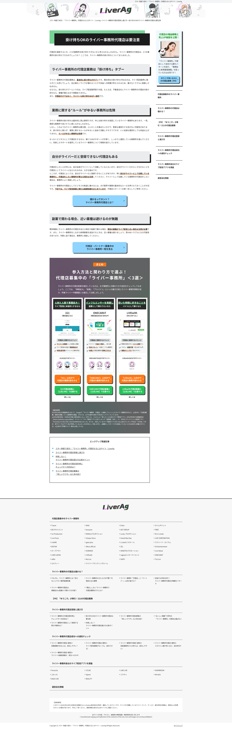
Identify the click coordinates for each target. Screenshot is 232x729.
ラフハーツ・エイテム (163, 542)
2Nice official (90, 546)
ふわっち (54, 674)
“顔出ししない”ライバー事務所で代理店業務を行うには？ (97, 588)
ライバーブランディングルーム (97, 563)
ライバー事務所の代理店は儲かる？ (168, 110)
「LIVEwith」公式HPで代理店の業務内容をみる (132, 379)
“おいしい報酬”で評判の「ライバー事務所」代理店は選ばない (168, 617)
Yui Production (56, 534)
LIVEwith (89, 555)
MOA (87, 525)
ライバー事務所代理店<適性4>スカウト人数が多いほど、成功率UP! (168, 644)
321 (121, 546)
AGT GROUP (124, 529)
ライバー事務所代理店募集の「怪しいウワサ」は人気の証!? (131, 617)
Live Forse (55, 538)
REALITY (89, 679)
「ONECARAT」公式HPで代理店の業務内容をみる (99, 379)
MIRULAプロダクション (94, 534)
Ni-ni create (159, 534)
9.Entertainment (161, 546)
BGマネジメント (57, 529)
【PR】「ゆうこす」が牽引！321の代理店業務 (168, 124)
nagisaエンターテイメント (129, 555)
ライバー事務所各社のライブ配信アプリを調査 (168, 166)
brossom (89, 529)
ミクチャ (123, 674)
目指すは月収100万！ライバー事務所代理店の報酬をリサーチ (168, 581)
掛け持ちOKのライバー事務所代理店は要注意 (99, 617)
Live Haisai (159, 551)
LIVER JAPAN (56, 555)
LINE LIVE (123, 670)
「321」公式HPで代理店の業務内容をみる (67, 379)
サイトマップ (178, 726)
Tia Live (158, 559)
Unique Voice (91, 538)
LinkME (54, 542)
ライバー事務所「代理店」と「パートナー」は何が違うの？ (133, 579)
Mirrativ (158, 674)
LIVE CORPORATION (162, 538)
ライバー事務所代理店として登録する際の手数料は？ (64, 624)
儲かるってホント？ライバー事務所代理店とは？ (100, 201)
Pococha (54, 670)
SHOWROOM (159, 670)
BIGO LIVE (55, 679)
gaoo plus (89, 542)
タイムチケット (160, 525)
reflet (53, 559)
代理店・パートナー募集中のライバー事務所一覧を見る (100, 247)
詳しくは (67, 397)
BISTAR (54, 546)
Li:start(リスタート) (127, 542)
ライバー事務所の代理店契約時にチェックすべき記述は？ (63, 617)
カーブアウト (56, 551)
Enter (122, 525)
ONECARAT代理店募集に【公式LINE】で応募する (99, 390)
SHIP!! (122, 559)
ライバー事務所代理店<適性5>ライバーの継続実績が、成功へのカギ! (65, 653)
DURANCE (89, 551)
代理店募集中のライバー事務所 (168, 96)
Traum (53, 525)
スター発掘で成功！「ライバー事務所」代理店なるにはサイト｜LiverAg (158, 1)
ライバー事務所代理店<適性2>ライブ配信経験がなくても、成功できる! (99, 646)
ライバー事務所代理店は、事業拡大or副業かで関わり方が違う (63, 588)
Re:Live (88, 559)
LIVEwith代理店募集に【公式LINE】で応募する (132, 390)
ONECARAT (159, 555)
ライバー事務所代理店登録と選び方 (70, 452)
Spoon (88, 674)
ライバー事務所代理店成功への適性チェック (168, 152)
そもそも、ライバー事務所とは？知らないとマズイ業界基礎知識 (64, 579)
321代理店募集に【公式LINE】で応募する (67, 390)
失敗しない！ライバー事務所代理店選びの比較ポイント (99, 625)
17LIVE (88, 670)
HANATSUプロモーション (129, 551)
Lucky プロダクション (128, 534)
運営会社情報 (163, 178)
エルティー (55, 563)
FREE (157, 529)
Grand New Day (126, 538)
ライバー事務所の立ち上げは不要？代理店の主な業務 (99, 579)
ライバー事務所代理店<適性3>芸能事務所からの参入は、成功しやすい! (133, 646)
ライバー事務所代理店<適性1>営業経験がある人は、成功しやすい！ (64, 644)
